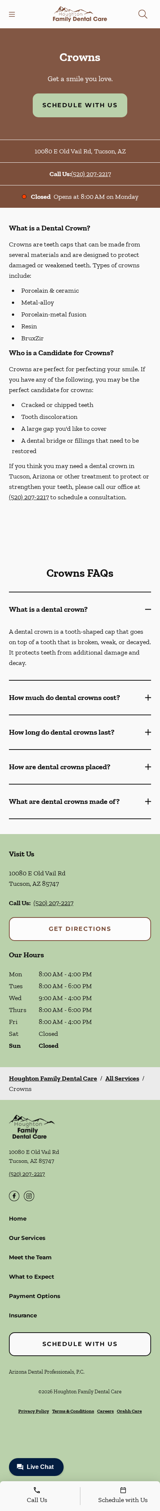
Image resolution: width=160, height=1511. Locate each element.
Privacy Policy (33, 1411)
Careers (105, 1411)
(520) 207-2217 (91, 174)
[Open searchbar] (143, 14)
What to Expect (31, 1276)
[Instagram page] (29, 1196)
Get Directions (80, 928)
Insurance (23, 1315)
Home (17, 1218)
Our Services (27, 1237)
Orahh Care (129, 1411)
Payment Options (34, 1296)
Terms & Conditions (73, 1411)
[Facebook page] (14, 1196)
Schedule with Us (80, 105)
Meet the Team (30, 1257)
